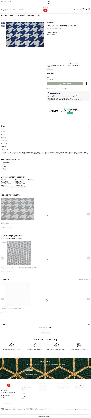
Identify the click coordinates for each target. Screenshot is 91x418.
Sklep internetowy (44, 416)
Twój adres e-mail (29, 367)
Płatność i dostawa (61, 386)
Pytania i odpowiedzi (26, 388)
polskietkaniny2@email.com (21, 186)
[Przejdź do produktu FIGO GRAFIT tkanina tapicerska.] (17, 209)
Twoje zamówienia (43, 386)
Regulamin (33, 372)
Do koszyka (16, 229)
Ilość (48, 77)
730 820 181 (5, 9)
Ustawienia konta (43, 388)
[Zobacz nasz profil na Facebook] (8, 1)
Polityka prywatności (79, 388)
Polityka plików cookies (79, 386)
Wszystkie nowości (83, 279)
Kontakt (23, 396)
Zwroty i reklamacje (26, 386)
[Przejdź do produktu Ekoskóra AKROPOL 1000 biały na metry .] (17, 294)
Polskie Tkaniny (4, 19)
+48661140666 (18, 185)
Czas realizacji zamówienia (63, 388)
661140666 (3, 185)
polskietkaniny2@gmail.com (17, 9)
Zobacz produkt (17, 273)
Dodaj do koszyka (66, 83)
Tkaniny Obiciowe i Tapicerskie (14, 19)
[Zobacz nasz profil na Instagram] (10, 1)
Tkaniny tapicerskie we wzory (27, 19)
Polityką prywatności (33, 374)
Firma (23, 398)
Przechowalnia (42, 390)
